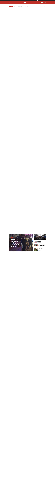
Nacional (18, 0)
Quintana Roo (23, 0)
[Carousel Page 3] (32, 243)
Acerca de (10, 0)
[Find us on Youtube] (42, 2)
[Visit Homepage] (24, 2)
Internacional (20, 0)
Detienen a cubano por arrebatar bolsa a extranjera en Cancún (16, 243)
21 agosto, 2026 (39, 242)
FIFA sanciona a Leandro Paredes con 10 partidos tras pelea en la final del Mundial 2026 (21, 6)
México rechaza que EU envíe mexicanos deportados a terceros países (39, 241)
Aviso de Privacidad (15, 0)
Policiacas (26, 0)
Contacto (12, 0)
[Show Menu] (9, 2)
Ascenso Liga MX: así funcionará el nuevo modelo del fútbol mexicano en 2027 (41, 249)
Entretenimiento (28, 0)
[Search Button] (45, 2)
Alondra (36, 242)
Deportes (31, 0)
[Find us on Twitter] (40, 2)
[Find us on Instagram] (41, 2)
